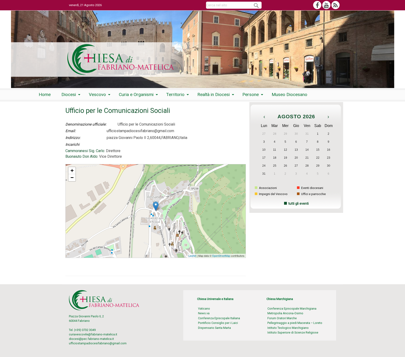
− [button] (72, 177)
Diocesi (68, 94)
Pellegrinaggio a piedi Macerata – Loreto (294, 323)
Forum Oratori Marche (282, 318)
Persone (250, 94)
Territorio (175, 94)
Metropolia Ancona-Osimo (285, 313)
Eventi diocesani (311, 188)
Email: (70, 131)
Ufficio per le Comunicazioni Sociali (88, 166)
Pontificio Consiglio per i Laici (218, 323)
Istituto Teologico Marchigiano (288, 328)
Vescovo (97, 94)
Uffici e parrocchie (313, 194)
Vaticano (204, 308)
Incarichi (72, 144)
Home (45, 94)
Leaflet (192, 255)
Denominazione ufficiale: (85, 124)
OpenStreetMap (221, 255)
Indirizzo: (72, 137)
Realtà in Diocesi (213, 94)
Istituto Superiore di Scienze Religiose (292, 332)
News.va (204, 313)
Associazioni (267, 188)
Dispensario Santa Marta (214, 328)
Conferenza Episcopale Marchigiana (291, 308)
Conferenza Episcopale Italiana (219, 318)
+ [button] (72, 170)
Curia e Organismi (136, 94)
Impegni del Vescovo (273, 194)
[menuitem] (45, 94)
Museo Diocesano (289, 94)
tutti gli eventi (298, 204)
